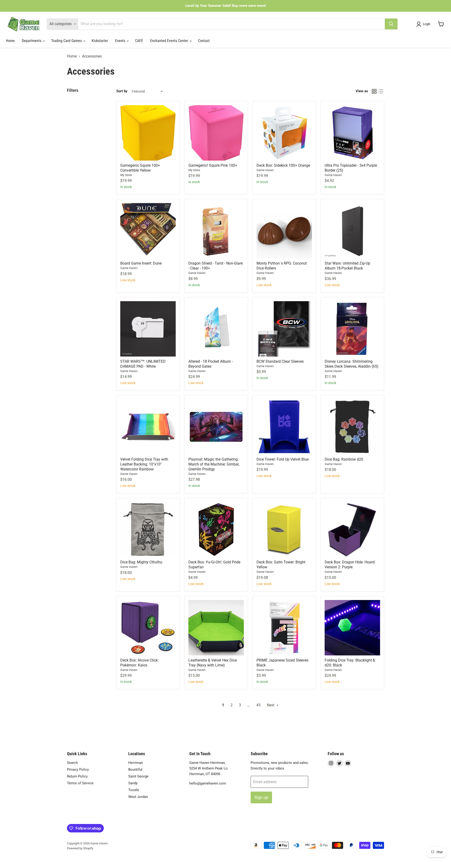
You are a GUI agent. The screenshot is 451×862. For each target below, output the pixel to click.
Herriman (135, 763)
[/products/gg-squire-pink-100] (216, 133)
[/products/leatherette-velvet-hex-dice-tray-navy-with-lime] (216, 627)
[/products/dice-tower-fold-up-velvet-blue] (284, 426)
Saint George (138, 776)
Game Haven (265, 170)
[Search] (391, 24)
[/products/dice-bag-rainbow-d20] (352, 426)
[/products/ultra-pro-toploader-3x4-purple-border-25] (352, 133)
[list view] (380, 91)
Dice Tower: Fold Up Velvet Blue (283, 459)
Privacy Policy (78, 769)
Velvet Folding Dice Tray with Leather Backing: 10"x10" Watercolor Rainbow (144, 464)
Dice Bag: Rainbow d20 (344, 459)
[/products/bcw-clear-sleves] (284, 329)
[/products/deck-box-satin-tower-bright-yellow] (284, 529)
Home (10, 40)
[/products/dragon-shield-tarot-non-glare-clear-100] (216, 230)
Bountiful (135, 769)
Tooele (133, 790)
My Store (126, 175)
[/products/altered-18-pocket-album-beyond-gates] (216, 329)
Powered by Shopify (80, 848)
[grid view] (374, 91)
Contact (204, 40)
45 (258, 705)
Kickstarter (100, 40)
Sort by (122, 91)
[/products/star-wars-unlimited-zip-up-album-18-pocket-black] (352, 230)
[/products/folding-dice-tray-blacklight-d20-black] (352, 627)
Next (271, 705)
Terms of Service (80, 783)
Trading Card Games (67, 40)
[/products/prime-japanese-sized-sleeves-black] (284, 627)
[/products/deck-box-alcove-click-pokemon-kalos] (148, 627)
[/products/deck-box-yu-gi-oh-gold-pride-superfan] (216, 529)
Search (72, 763)
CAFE (139, 40)
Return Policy (77, 776)
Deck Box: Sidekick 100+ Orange (283, 165)
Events (120, 40)
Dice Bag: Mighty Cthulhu (141, 562)
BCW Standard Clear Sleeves (280, 361)
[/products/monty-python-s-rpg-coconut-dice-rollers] (284, 230)
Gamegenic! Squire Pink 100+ (212, 165)
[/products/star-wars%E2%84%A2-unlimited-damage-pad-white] (148, 329)
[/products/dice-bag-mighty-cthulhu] (148, 529)
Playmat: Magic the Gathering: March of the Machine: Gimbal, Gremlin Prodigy (213, 464)
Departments (32, 40)
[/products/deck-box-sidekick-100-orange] (284, 133)
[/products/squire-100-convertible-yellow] (148, 133)
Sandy (133, 783)
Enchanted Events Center (169, 40)
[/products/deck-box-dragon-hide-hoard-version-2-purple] (352, 529)
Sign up (261, 797)
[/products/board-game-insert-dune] (148, 230)
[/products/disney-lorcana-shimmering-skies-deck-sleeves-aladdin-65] (352, 329)
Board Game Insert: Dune (141, 263)
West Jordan (138, 797)
